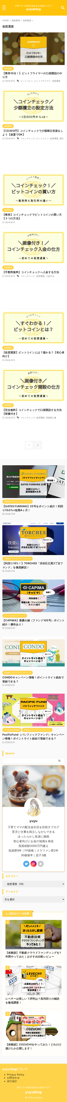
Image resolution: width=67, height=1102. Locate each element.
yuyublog (33, 9)
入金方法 (50, 276)
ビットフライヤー (42, 81)
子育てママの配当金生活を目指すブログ (33, 1087)
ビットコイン (27, 81)
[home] (41, 864)
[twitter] (26, 864)
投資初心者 (51, 417)
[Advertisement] (33, 158)
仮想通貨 (56, 81)
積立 (62, 138)
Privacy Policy (15, 1074)
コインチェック (28, 138)
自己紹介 (12, 1081)
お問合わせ (13, 1077)
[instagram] (33, 864)
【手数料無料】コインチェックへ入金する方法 (30, 272)
